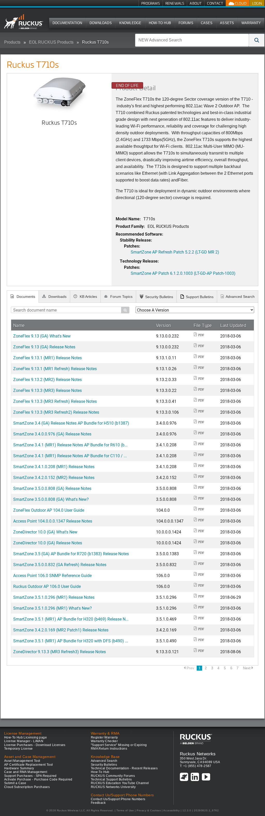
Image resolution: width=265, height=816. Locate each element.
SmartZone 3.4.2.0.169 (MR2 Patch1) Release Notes (60, 629)
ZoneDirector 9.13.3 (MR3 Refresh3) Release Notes (59, 651)
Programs (150, 3)
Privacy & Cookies (149, 810)
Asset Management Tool (22, 761)
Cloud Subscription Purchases (27, 787)
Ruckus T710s (95, 42)
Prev (190, 668)
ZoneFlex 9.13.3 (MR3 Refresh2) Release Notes (56, 412)
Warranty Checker (104, 741)
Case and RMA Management (25, 772)
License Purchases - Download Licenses (34, 745)
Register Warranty (104, 737)
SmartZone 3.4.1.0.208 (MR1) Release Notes (53, 466)
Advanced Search (240, 296)
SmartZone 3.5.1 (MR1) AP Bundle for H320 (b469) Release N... (71, 619)
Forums (186, 23)
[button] (256, 40)
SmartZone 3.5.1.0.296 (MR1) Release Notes (53, 597)
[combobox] (192, 40)
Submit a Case (15, 783)
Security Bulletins (159, 297)
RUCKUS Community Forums (113, 776)
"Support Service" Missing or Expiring (119, 745)
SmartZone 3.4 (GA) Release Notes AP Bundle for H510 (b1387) (71, 423)
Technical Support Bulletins (111, 779)
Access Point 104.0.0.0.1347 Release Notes (52, 521)
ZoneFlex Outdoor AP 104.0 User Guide (48, 510)
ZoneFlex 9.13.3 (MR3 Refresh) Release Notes (55, 401)
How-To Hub (160, 23)
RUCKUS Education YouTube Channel (120, 783)
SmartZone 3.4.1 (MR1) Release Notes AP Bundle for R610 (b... (70, 444)
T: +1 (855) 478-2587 (195, 766)
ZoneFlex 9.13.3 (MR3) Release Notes (47, 390)
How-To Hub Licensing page (25, 737)
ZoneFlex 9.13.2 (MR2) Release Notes (47, 379)
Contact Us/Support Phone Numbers (118, 799)
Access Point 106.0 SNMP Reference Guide (52, 575)
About (196, 3)
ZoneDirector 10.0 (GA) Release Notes (47, 542)
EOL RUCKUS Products (51, 42)
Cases (207, 23)
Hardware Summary (19, 768)
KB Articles (88, 296)
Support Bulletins (200, 297)
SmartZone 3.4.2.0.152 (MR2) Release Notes (53, 477)
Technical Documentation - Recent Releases (124, 768)
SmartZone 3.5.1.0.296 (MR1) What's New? (52, 608)
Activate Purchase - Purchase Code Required (38, 779)
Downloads (101, 23)
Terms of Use (125, 810)
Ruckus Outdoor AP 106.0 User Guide (47, 586)
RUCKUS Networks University (113, 787)
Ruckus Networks (198, 753)
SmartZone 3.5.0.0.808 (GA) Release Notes (52, 488)
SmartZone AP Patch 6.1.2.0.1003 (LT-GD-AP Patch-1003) (183, 273)
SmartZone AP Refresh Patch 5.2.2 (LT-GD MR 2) (175, 252)
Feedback (98, 803)
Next (247, 668)
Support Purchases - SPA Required (30, 776)
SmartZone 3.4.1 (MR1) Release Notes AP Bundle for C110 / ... (70, 455)
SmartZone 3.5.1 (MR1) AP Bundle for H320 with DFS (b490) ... (70, 640)
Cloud (240, 3)
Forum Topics (120, 296)
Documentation (67, 23)
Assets (227, 23)
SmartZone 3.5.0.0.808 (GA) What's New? (51, 499)
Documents (25, 296)
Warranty (251, 23)
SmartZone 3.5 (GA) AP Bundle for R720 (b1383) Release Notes (71, 553)
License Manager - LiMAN (23, 741)
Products (12, 42)
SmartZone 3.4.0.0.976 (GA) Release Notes (52, 434)
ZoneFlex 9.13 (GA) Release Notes (44, 346)
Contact (215, 3)
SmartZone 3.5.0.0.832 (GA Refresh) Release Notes (59, 564)
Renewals (175, 3)
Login (257, 3)
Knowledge (130, 23)
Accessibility (171, 810)
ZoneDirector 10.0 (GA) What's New (45, 531)
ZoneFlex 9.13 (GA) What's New (42, 336)
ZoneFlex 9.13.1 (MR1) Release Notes (47, 357)
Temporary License (18, 748)
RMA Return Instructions (109, 748)
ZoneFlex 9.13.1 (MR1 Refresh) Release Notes (55, 368)
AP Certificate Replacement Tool (28, 764)
